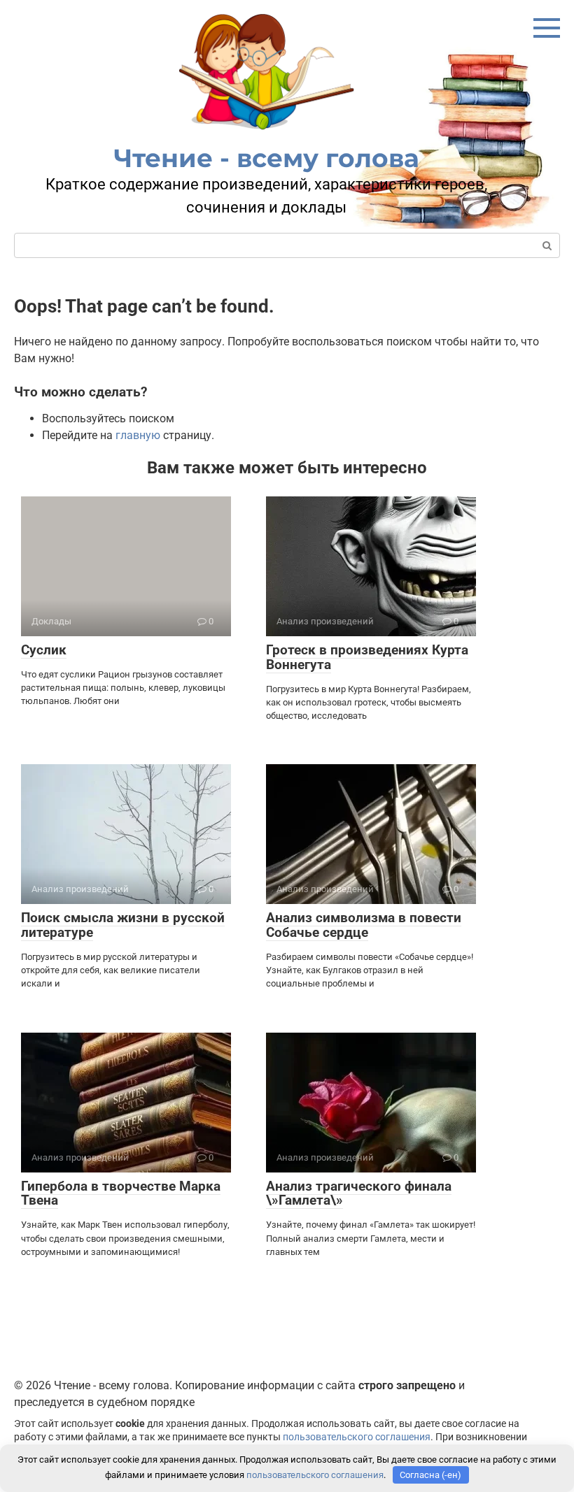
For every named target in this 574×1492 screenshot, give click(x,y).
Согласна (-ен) (430, 1475)
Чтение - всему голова (266, 158)
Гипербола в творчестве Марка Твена (120, 1193)
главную (137, 435)
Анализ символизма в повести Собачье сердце (363, 925)
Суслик (43, 650)
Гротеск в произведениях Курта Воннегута (367, 657)
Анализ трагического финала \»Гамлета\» (358, 1193)
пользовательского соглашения (356, 1437)
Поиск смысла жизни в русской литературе (123, 925)
